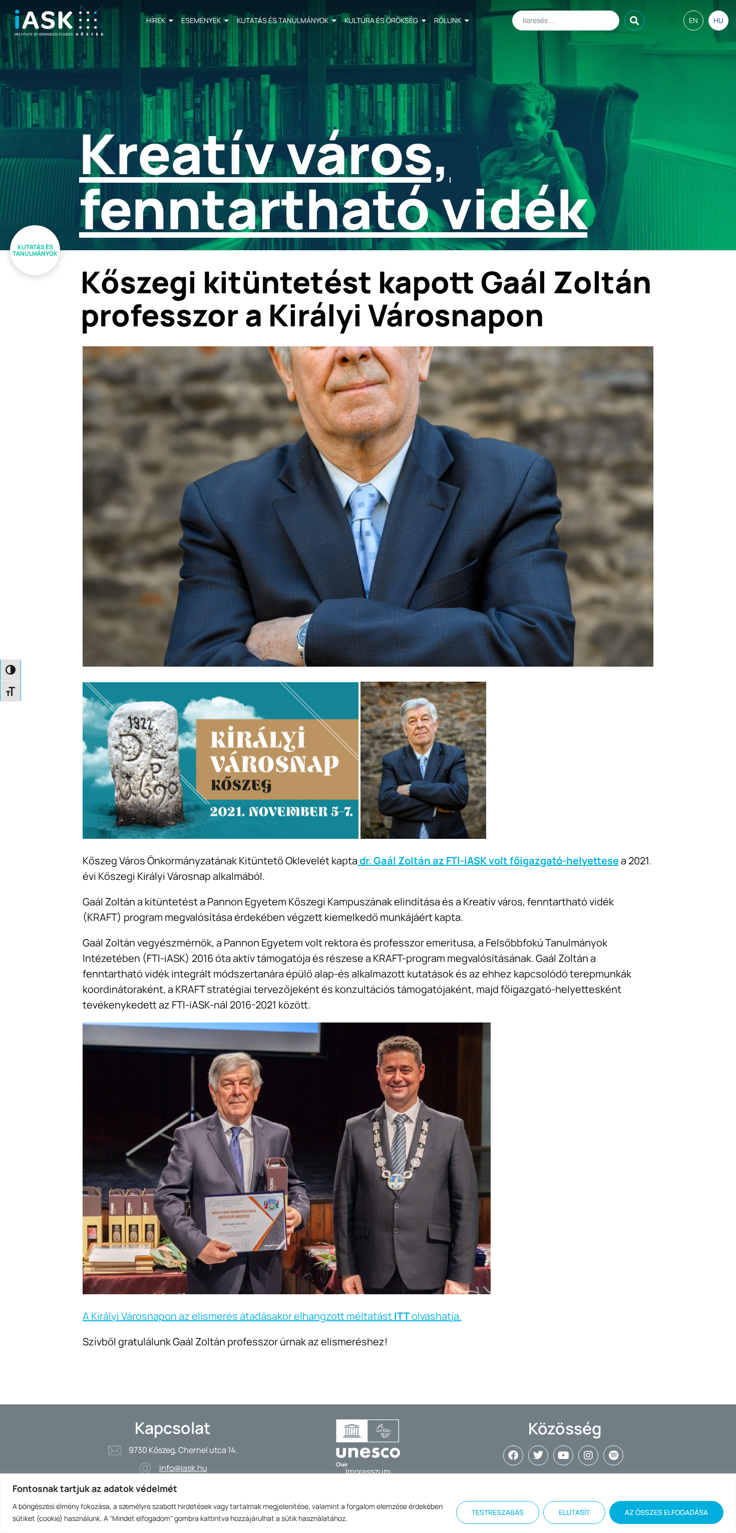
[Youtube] (563, 1455)
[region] (368, 1503)
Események (201, 20)
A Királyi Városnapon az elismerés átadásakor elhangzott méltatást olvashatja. (272, 1316)
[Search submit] (634, 21)
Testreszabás (498, 1512)
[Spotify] (613, 1455)
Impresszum (368, 1471)
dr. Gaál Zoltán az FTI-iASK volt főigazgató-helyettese (488, 860)
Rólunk (447, 20)
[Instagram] (588, 1455)
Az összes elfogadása (666, 1512)
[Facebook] (513, 1455)
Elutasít (574, 1512)
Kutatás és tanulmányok (282, 20)
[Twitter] (538, 1455)
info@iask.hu (183, 1467)
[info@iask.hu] (145, 1468)
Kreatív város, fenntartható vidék (333, 181)
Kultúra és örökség (381, 20)
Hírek (155, 20)
